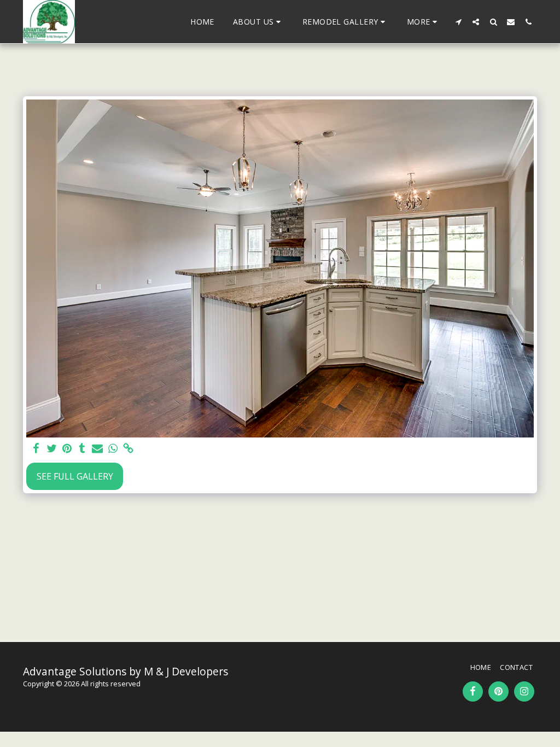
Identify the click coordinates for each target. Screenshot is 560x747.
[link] (127, 448)
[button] (258, 22)
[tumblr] (82, 448)
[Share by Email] (97, 448)
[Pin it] (66, 448)
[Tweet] (51, 448)
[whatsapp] (112, 448)
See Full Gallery (75, 476)
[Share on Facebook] (36, 448)
